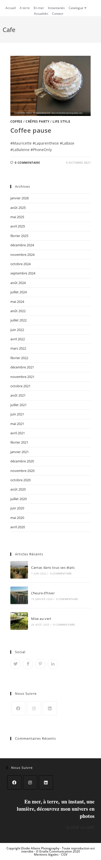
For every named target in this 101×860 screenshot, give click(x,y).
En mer (39, 8)
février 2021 (19, 442)
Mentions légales (46, 854)
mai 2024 (17, 301)
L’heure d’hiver (43, 593)
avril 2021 (17, 433)
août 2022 (18, 311)
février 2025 (19, 235)
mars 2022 (18, 348)
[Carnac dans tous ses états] (19, 570)
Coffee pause (31, 130)
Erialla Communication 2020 (59, 851)
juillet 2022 (18, 320)
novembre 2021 (22, 376)
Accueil (10, 8)
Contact (57, 13)
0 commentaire (27, 162)
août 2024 (18, 282)
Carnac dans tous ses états (53, 567)
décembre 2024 (22, 245)
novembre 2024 (22, 254)
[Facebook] (18, 708)
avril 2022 (17, 339)
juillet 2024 (18, 292)
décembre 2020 (22, 461)
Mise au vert (41, 618)
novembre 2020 (22, 470)
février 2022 (19, 358)
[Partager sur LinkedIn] (53, 664)
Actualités (41, 13)
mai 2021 (17, 423)
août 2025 (18, 207)
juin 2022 (17, 329)
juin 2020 (17, 508)
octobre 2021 (20, 386)
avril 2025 (17, 226)
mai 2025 (17, 217)
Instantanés (56, 8)
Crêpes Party (37, 121)
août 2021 (18, 395)
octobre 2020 (20, 480)
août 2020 (18, 489)
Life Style (61, 121)
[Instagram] (34, 708)
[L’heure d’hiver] (19, 595)
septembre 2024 (22, 273)
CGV (64, 854)
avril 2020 (17, 527)
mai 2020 (17, 517)
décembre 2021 (22, 367)
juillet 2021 (18, 405)
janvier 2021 (19, 451)
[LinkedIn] (50, 708)
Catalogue (76, 8)
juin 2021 (17, 414)
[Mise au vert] (19, 621)
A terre (25, 8)
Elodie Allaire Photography (40, 848)
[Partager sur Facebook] (28, 664)
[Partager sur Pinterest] (40, 664)
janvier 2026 (19, 198)
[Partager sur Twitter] (15, 664)
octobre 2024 (20, 264)
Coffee (16, 121)
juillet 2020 (18, 498)
